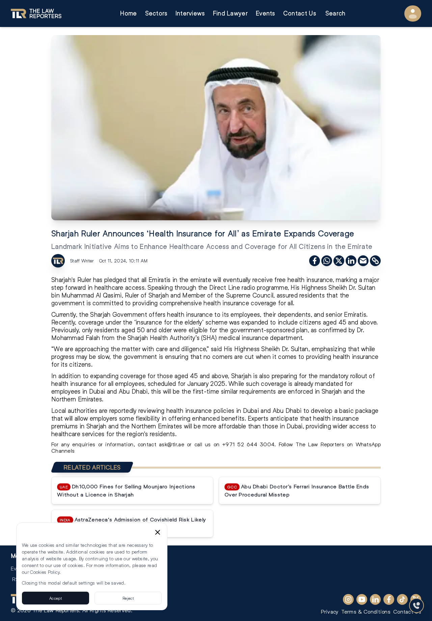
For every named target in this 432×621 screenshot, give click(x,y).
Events (265, 13)
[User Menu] (412, 13)
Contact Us (299, 13)
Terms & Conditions (365, 611)
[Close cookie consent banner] (158, 532)
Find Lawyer (230, 13)
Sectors (156, 13)
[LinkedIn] (375, 599)
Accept (55, 598)
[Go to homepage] (36, 13)
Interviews (190, 13)
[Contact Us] (416, 605)
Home (128, 13)
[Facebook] (388, 599)
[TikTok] (402, 599)
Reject (128, 598)
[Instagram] (348, 599)
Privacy (329, 611)
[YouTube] (361, 599)
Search (335, 13)
